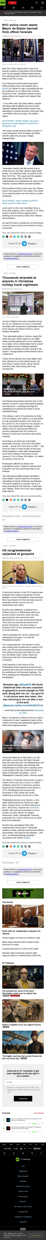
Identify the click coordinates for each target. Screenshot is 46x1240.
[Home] (3, 3)
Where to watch (23, 1176)
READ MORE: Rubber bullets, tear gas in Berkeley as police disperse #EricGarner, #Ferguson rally (20, 123)
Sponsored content (23, 1186)
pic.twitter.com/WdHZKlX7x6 (27, 705)
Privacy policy (23, 1196)
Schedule (23, 1181)
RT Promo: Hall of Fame (23, 1207)
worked (33, 808)
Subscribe (23, 1099)
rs (36, 1144)
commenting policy (25, 254)
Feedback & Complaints (23, 1217)
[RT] (7, 1149)
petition (5, 88)
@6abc (7, 705)
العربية (4, 1144)
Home (5, 20)
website (26, 838)
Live (23, 1166)
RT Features (8, 963)
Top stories (7, 902)
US (3, 519)
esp (11, 1144)
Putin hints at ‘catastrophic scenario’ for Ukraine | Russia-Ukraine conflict (23, 12)
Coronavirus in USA (11, 516)
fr (30, 1144)
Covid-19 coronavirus (30, 516)
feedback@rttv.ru (12, 258)
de (24, 1144)
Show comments (23, 267)
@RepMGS (25, 684)
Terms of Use (23, 1191)
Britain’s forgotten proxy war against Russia (21, 1025)
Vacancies (23, 1222)
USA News (12, 20)
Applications (23, 1171)
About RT (23, 1201)
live (12, 2)
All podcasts (39, 1113)
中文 (42, 1144)
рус (18, 1144)
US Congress (8, 862)
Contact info (23, 1212)
